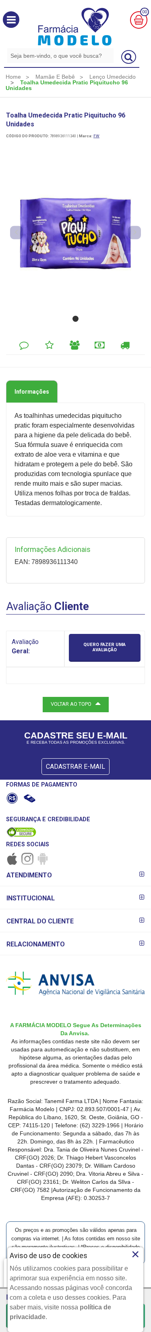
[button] (11, 19)
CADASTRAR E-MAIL (75, 766)
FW (96, 136)
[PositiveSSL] (21, 832)
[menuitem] (13, 77)
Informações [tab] (31, 391)
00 (144, 12)
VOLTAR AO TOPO (71, 704)
